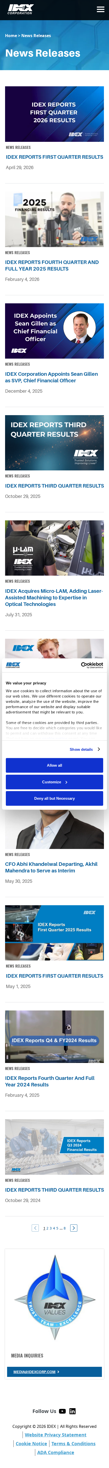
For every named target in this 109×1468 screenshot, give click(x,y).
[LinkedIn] (72, 1411)
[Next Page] (73, 1228)
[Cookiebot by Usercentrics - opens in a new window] (81, 665)
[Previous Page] (35, 1228)
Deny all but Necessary (54, 798)
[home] (19, 9)
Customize (51, 782)
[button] (100, 9)
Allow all (54, 765)
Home (11, 35)
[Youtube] (62, 1411)
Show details (81, 749)
